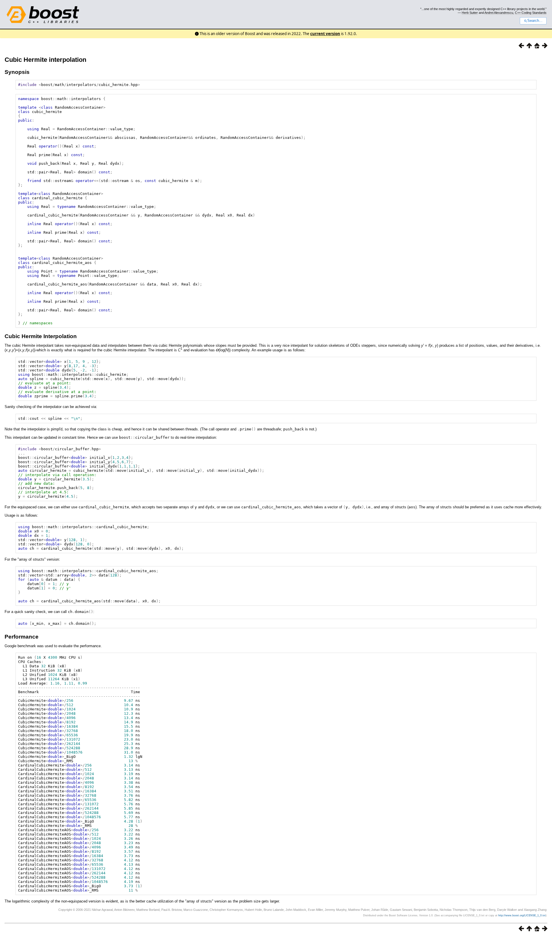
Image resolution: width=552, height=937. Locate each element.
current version (325, 33)
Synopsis (17, 72)
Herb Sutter (470, 12)
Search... (535, 21)
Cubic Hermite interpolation (45, 59)
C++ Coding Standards (531, 12)
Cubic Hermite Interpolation (41, 336)
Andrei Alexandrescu (498, 12)
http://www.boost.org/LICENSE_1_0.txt (522, 915)
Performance (22, 637)
